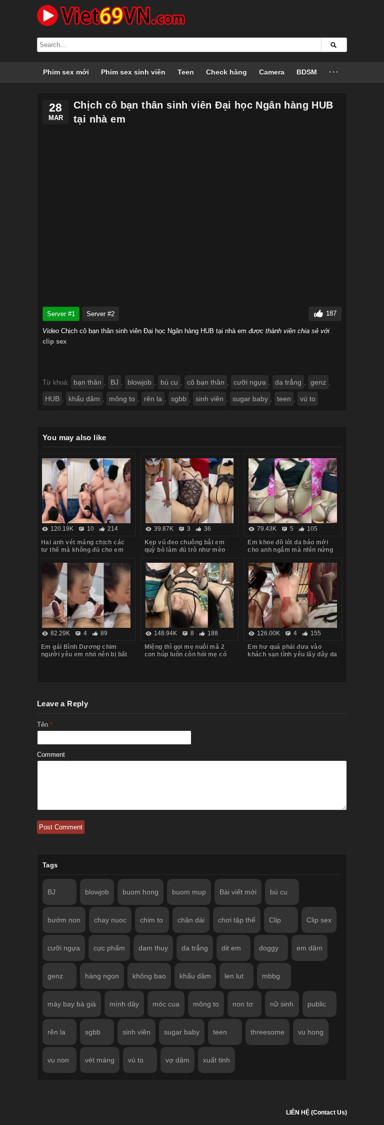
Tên (44, 724)
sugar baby (250, 399)
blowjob (140, 382)
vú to (308, 399)
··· (334, 72)
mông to (122, 399)
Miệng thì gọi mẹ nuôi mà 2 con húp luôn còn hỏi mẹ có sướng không (185, 654)
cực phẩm (109, 948)
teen (284, 399)
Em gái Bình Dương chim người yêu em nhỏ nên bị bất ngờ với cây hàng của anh (84, 654)
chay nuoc (110, 920)
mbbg (271, 976)
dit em (231, 948)
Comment (51, 754)
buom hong (140, 892)
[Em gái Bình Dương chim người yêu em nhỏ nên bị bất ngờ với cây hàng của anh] (86, 595)
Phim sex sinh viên (133, 72)
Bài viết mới (238, 892)
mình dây (124, 1004)
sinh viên (210, 399)
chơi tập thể (237, 920)
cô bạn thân (205, 382)
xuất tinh (216, 1060)
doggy (268, 948)
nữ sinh (282, 1004)
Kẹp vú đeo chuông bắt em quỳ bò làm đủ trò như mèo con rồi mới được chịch (185, 550)
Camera (271, 72)
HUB (52, 399)
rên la (153, 399)
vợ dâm (178, 1060)
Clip (275, 920)
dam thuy (153, 948)
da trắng (288, 382)
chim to (151, 920)
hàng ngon (102, 976)
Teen (186, 72)
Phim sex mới (66, 72)
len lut (234, 976)
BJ (114, 382)
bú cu (169, 382)
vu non (58, 1060)
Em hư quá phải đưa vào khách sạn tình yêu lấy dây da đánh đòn (293, 654)
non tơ (242, 1004)
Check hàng (226, 72)
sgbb (178, 399)
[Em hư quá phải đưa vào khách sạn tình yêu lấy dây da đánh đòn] (292, 595)
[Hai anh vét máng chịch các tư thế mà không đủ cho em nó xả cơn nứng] (86, 490)
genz (318, 382)
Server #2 (100, 314)
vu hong (311, 1032)
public (317, 1004)
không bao (149, 976)
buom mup (189, 892)
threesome (267, 1032)
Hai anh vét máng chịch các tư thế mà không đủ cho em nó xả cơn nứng (82, 550)
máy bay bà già (72, 1004)
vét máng (99, 1060)
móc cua (166, 1004)
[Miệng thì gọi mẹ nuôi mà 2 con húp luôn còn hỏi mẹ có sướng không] (190, 595)
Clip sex (319, 920)
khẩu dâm (84, 399)
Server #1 (61, 314)
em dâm (309, 948)
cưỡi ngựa (250, 382)
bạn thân (88, 382)
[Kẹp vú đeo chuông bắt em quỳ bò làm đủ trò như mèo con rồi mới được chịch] (190, 490)
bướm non (64, 920)
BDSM (306, 72)
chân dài (191, 920)
